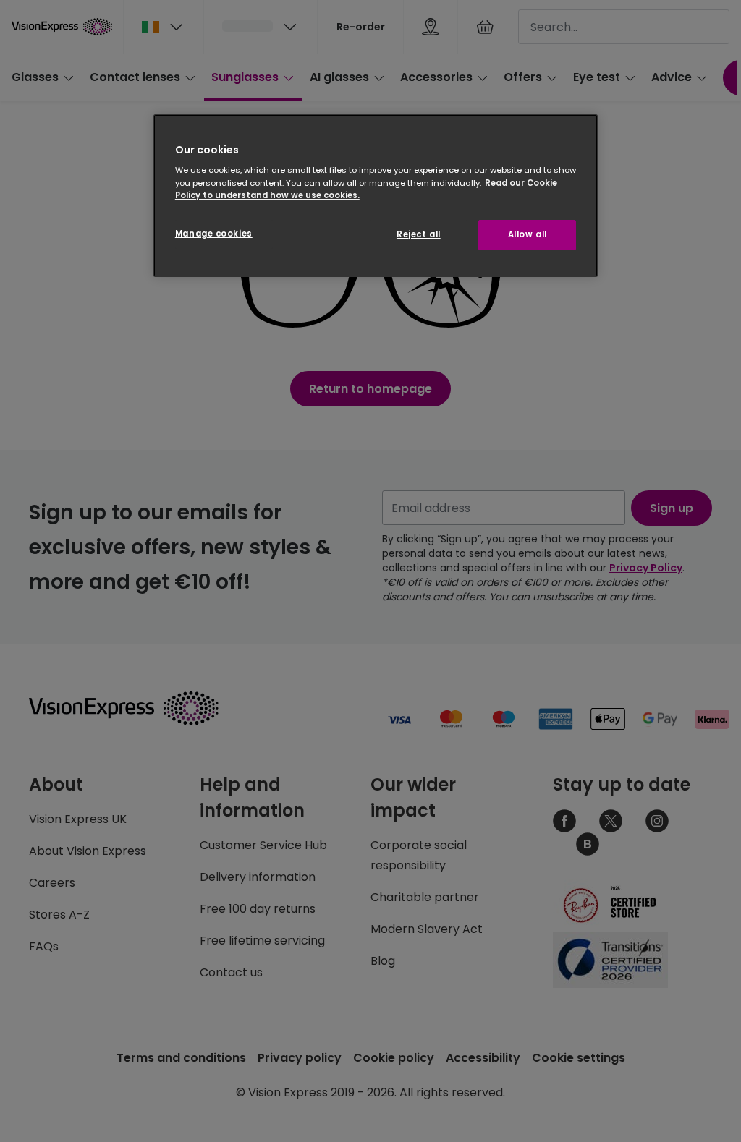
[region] (375, 195)
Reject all (419, 234)
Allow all (527, 234)
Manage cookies (214, 233)
